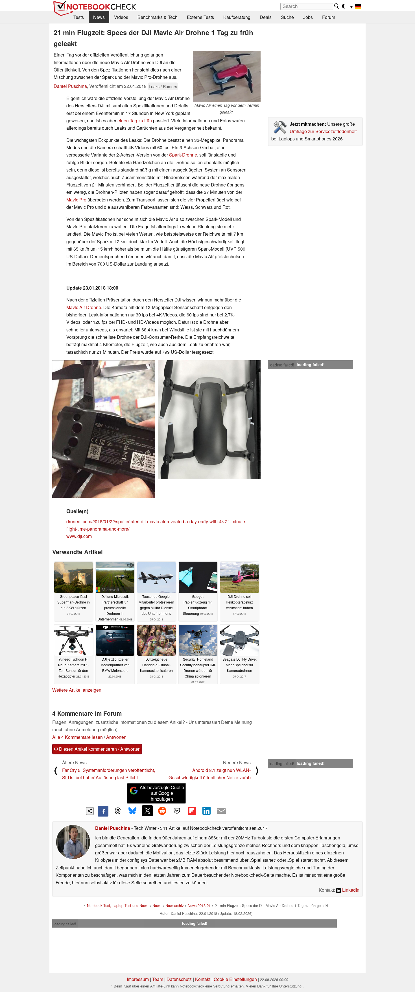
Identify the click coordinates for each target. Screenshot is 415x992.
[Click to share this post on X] (147, 810)
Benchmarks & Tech (157, 17)
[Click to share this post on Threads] (117, 811)
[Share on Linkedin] (206, 810)
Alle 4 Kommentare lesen (77, 737)
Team (157, 979)
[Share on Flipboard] (191, 810)
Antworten (116, 737)
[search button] (336, 6)
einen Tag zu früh (134, 120)
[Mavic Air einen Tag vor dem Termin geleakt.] (227, 76)
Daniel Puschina (70, 86)
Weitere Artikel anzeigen (76, 690)
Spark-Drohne (183, 154)
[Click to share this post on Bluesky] (132, 811)
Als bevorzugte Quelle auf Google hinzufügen (162, 793)
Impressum (138, 979)
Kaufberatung (236, 17)
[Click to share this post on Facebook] (103, 811)
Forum (328, 17)
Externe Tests (200, 17)
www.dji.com (79, 536)
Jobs (308, 17)
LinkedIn (350, 890)
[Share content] (90, 811)
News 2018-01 (199, 905)
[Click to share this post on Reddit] (162, 810)
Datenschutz (179, 979)
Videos (121, 17)
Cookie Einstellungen (235, 979)
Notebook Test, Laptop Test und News (117, 905)
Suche (287, 17)
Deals (266, 17)
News (99, 17)
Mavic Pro (76, 199)
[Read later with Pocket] (177, 810)
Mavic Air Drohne (83, 307)
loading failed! (281, 365)
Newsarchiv (174, 905)
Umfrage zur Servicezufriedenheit (323, 131)
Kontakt (202, 979)
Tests (78, 17)
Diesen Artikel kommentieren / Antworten (99, 749)
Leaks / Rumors (163, 86)
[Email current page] (221, 811)
